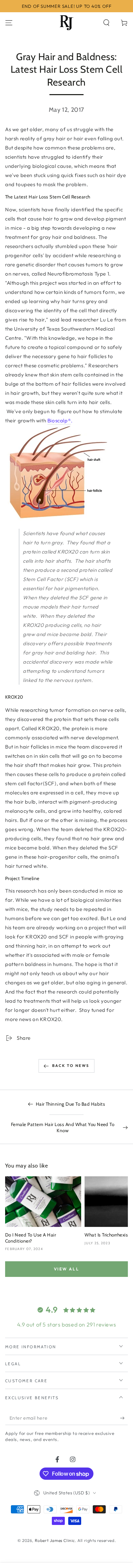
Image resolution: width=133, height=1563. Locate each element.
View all (66, 1268)
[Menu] (9, 23)
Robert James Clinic (55, 1540)
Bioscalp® (59, 420)
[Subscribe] (124, 1418)
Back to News (70, 1065)
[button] (106, 23)
